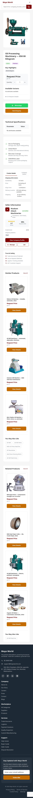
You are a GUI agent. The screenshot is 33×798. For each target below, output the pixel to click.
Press (3, 693)
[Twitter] (7, 676)
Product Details (11, 173)
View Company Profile (17, 240)
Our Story (4, 688)
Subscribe (16, 777)
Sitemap (22, 792)
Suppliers (4, 710)
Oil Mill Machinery (12, 458)
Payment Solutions (7, 727)
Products (4, 713)
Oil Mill (9, 442)
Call (24, 244)
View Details (16, 310)
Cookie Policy (14, 792)
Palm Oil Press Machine (13, 446)
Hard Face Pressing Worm (14, 454)
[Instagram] (17, 676)
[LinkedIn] (12, 676)
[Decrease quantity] (14, 82)
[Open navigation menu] (29, 2)
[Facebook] (3, 676)
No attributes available (11, 91)
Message (12, 244)
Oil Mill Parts (18, 442)
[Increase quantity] (25, 82)
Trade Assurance (6, 721)
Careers (3, 690)
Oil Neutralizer (11, 450)
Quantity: (9, 82)
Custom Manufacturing (8, 733)
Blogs (3, 699)
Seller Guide (5, 747)
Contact (3, 696)
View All (25, 273)
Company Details (24, 173)
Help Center (5, 741)
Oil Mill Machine (11, 638)
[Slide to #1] (14, 42)
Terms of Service (22, 790)
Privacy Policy (10, 790)
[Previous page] (7, 27)
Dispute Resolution (7, 750)
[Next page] (26, 27)
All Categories (5, 707)
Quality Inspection (7, 730)
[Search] (29, 7)
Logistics (4, 724)
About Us (4, 685)
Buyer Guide (5, 744)
